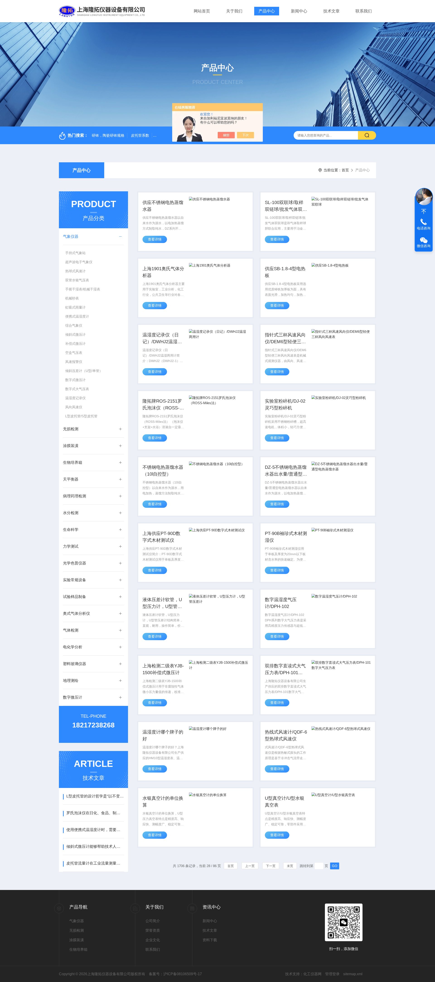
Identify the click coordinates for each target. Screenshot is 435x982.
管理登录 (332, 974)
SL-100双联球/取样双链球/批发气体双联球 (286, 206)
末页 (290, 866)
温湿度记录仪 (75, 398)
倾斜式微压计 (75, 334)
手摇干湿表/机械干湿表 (82, 289)
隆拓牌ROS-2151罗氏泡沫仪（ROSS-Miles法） (162, 405)
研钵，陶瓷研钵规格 (108, 135)
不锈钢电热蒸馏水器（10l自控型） (163, 470)
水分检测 (70, 513)
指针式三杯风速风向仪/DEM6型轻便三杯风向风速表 (285, 338)
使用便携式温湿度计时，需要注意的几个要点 (95, 830)
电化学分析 (72, 647)
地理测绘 (70, 680)
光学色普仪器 (74, 563)
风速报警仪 (73, 362)
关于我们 (234, 11)
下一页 (271, 866)
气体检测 (70, 630)
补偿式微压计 (75, 343)
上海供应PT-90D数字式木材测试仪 (161, 537)
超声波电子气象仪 (78, 262)
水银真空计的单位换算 (163, 801)
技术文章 (331, 11)
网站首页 (202, 11)
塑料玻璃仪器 (74, 664)
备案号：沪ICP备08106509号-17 (175, 974)
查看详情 (155, 239)
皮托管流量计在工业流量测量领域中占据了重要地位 (95, 863)
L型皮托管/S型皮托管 (81, 416)
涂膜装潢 (70, 446)
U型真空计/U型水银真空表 (284, 801)
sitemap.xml (352, 974)
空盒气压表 (73, 353)
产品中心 (267, 11)
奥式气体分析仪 (76, 613)
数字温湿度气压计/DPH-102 (281, 603)
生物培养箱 (72, 462)
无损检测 (70, 429)
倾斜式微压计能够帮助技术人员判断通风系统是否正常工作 (95, 846)
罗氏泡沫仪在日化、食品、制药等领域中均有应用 (95, 813)
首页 (345, 170)
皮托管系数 (140, 135)
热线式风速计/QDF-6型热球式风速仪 (286, 735)
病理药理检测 (74, 496)
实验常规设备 (74, 580)
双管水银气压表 (77, 280)
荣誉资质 (152, 930)
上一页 (250, 866)
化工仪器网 (312, 974)
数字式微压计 (75, 380)
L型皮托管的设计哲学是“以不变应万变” (95, 796)
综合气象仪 (73, 325)
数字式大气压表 (77, 389)
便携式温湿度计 (77, 316)
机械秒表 (72, 298)
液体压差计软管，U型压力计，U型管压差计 (162, 603)
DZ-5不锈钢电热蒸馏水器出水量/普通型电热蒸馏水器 (286, 471)
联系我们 (363, 11)
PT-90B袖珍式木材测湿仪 (286, 537)
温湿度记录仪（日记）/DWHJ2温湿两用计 (162, 338)
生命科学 (70, 529)
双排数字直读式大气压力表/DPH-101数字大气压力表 (285, 669)
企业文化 (152, 940)
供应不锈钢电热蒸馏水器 (163, 206)
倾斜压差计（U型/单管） (84, 371)
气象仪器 (70, 236)
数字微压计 (72, 697)
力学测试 (70, 546)
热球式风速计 (75, 271)
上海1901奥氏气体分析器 (163, 272)
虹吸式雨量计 (75, 307)
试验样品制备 (74, 597)
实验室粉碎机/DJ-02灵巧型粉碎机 (285, 404)
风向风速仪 (73, 407)
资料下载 (210, 940)
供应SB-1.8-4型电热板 (285, 272)
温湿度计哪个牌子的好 (163, 735)
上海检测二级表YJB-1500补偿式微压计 (163, 669)
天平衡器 (70, 479)
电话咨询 (423, 228)
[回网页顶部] (423, 211)
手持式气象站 (75, 253)
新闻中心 (299, 11)
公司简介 (152, 921)
